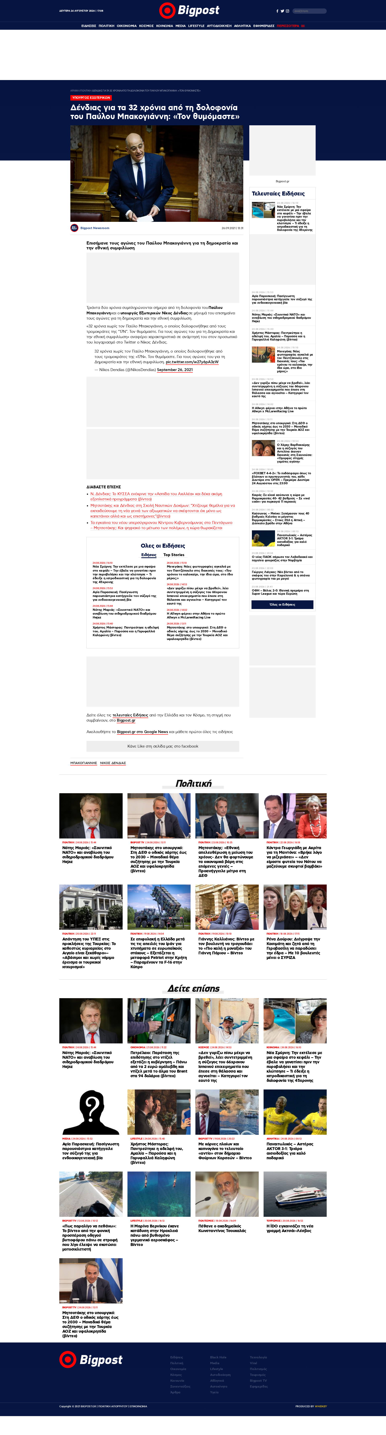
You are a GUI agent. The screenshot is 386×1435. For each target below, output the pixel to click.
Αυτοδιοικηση (219, 26)
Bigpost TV (258, 1381)
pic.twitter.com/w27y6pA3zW (192, 362)
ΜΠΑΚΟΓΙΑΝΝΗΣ (83, 763)
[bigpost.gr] (189, 18)
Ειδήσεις (148, 555)
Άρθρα (175, 1392)
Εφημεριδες (264, 26)
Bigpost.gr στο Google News (142, 732)
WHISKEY (321, 1406)
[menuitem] (88, 26)
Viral (253, 1363)
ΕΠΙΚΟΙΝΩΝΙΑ (138, 1406)
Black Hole (218, 1357)
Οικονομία (178, 1369)
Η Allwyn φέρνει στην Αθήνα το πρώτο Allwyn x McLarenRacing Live (196, 616)
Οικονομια (127, 26)
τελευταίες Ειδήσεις (130, 715)
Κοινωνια (164, 26)
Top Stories (173, 555)
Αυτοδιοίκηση (220, 1375)
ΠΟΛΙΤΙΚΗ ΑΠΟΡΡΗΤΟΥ (113, 1406)
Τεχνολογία (258, 1357)
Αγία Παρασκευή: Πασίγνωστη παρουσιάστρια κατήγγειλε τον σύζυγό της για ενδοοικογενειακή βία (124, 596)
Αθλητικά (217, 1381)
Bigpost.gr (126, 720)
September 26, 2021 (175, 370)
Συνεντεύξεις (180, 1387)
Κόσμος (176, 1375)
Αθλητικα (242, 26)
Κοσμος (146, 26)
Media (181, 26)
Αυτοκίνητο (218, 1387)
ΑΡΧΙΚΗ (74, 90)
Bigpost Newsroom (94, 228)
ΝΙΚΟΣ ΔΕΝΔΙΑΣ (113, 763)
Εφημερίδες (259, 1387)
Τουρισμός (258, 1375)
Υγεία (214, 1392)
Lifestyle (196, 26)
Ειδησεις (88, 26)
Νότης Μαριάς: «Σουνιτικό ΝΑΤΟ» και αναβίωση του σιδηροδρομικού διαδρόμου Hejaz (124, 614)
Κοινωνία (177, 1381)
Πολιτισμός (258, 1369)
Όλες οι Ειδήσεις (282, 605)
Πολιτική (176, 1363)
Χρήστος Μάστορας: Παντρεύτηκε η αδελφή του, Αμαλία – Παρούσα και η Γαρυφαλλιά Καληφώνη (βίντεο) (126, 631)
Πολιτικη (106, 26)
